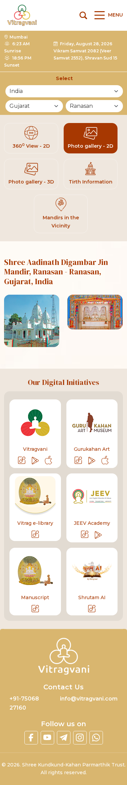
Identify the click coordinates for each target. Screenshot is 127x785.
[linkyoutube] (47, 737)
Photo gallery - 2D (90, 146)
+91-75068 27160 (24, 703)
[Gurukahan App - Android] (92, 460)
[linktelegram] (63, 737)
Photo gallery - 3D (31, 182)
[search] (83, 15)
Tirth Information (90, 182)
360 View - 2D (31, 146)
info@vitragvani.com (89, 698)
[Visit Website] (22, 460)
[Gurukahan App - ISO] (105, 460)
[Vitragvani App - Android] (35, 460)
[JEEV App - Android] (98, 535)
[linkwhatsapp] (96, 737)
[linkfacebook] (31, 737)
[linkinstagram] (80, 737)
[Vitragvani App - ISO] (48, 460)
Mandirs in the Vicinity (61, 222)
